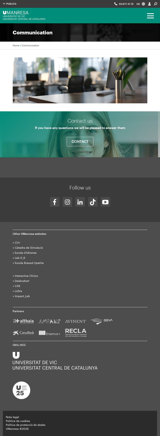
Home (16, 45)
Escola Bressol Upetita (29, 262)
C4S (17, 286)
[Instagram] (67, 202)
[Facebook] (55, 202)
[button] (141, 3)
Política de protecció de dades (25, 424)
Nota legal (12, 417)
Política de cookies (18, 421)
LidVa (18, 291)
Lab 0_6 (20, 257)
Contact (80, 141)
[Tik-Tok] (93, 202)
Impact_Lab (22, 296)
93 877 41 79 (126, 4)
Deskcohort (22, 280)
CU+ (17, 242)
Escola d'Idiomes (26, 252)
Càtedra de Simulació (29, 247)
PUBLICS (11, 3)
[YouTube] (105, 202)
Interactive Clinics (26, 275)
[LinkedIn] (80, 202)
